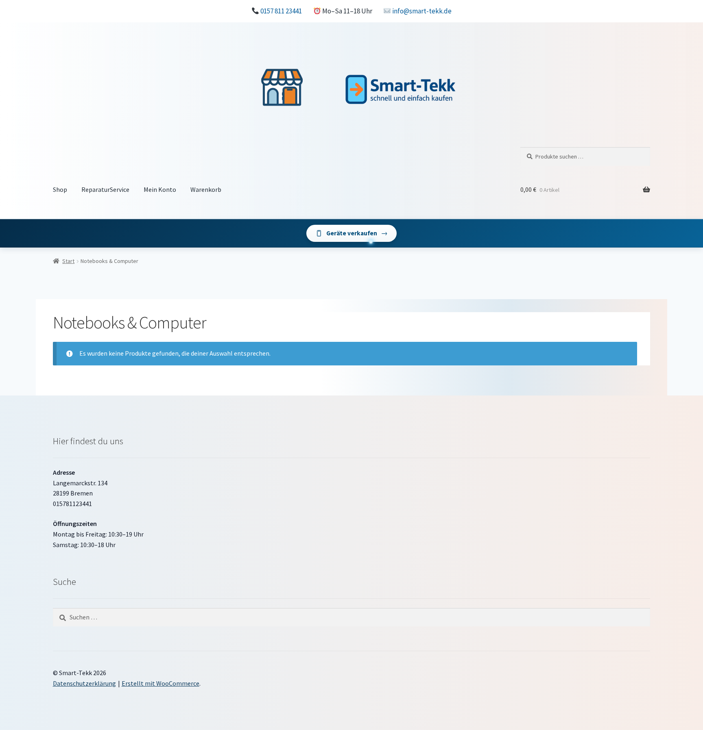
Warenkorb (205, 189)
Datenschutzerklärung (84, 683)
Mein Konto (160, 189)
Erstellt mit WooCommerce (160, 683)
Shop (60, 189)
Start (68, 261)
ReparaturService (105, 189)
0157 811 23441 (281, 11)
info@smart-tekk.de (422, 11)
